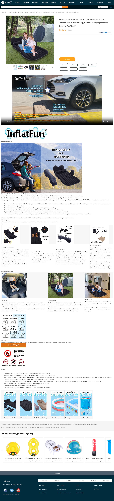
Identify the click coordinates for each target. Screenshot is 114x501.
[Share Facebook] (102, 32)
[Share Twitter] (104, 32)
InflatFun (15, 12)
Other (9, 12)
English (100, 7)
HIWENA (4, 12)
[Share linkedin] (106, 32)
